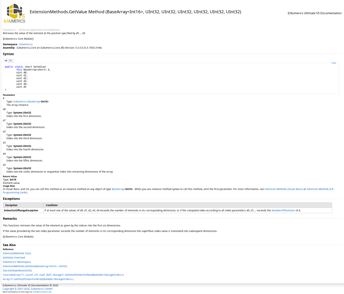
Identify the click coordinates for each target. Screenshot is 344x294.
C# (6, 60)
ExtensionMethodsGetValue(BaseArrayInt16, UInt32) (35, 266)
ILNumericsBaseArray (26, 101)
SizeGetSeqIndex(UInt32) (17, 270)
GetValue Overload (14, 257)
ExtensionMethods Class (17, 253)
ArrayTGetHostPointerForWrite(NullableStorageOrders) (38, 279)
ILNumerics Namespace (17, 262)
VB (10, 60)
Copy (333, 62)
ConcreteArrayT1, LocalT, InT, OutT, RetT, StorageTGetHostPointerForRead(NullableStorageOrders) (63, 274)
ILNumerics (26, 44)
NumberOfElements (283, 210)
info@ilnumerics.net (42, 291)
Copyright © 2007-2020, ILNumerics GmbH (27, 288)
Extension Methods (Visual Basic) (284, 189)
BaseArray (118, 189)
